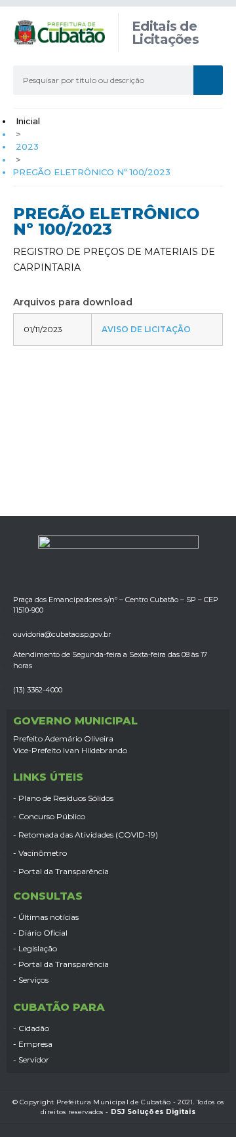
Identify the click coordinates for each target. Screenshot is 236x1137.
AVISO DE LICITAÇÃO (146, 329)
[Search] (208, 80)
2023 (27, 146)
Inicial (28, 121)
